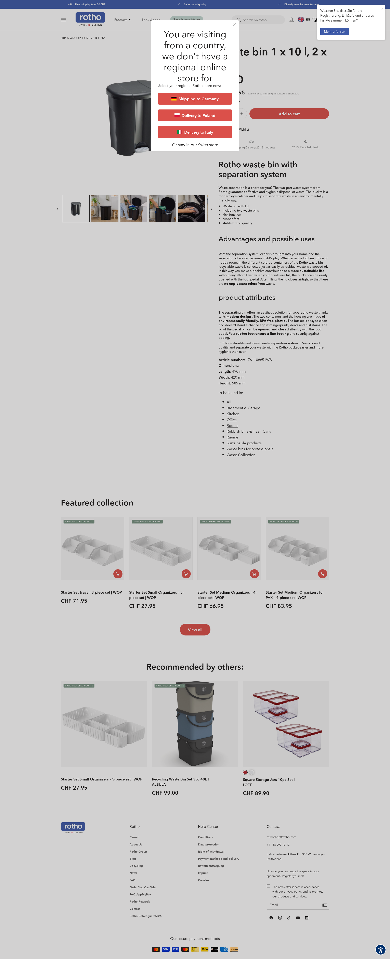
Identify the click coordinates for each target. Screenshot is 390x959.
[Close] (235, 24)
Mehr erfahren (334, 31)
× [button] (382, 8)
